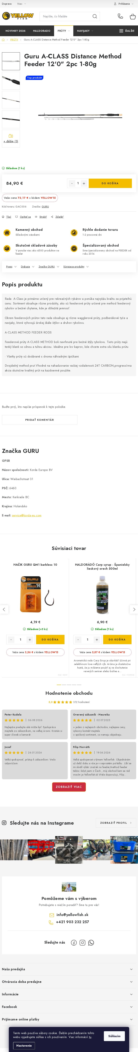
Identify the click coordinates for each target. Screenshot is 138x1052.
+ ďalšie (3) (11, 141)
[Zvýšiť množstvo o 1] (84, 183)
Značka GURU (47, 266)
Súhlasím (114, 1036)
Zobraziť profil (113, 823)
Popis (9, 266)
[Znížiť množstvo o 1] (72, 183)
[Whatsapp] (91, 943)
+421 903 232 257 (121, 16)
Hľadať (95, 16)
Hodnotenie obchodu (69, 693)
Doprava (7, 4)
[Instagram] (82, 943)
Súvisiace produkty (73, 266)
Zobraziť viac (69, 787)
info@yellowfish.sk (72, 914)
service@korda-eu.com (27, 515)
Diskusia (25, 266)
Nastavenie (24, 1046)
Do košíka (110, 183)
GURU (45, 206)
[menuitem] (15, 30)
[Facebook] (74, 943)
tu (90, 1037)
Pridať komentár (39, 420)
